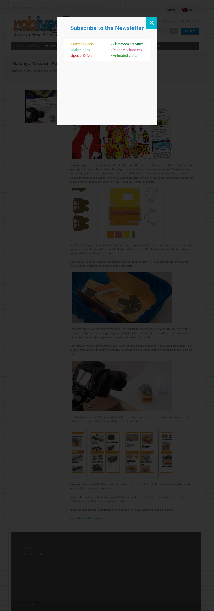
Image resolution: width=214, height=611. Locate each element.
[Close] (151, 23)
